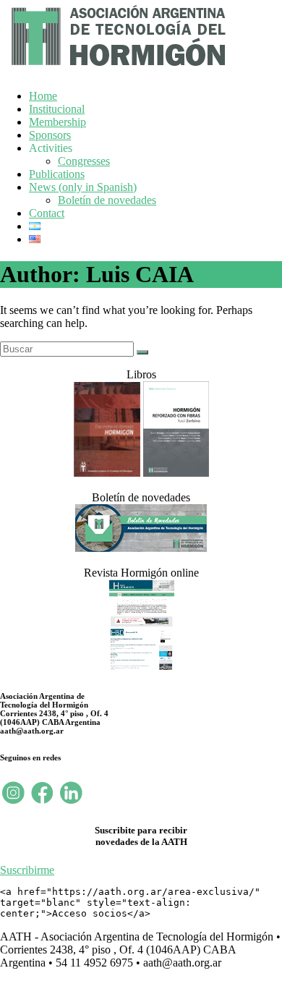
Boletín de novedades (107, 200)
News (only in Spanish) (83, 187)
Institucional (57, 109)
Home (43, 96)
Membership (57, 122)
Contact (46, 213)
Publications (57, 174)
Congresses (84, 161)
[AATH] (116, 69)
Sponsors (50, 135)
